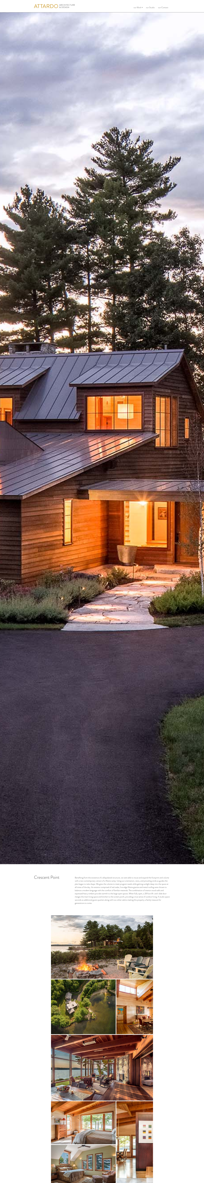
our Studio (150, 7)
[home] (54, 6)
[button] (137, 7)
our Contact (163, 7)
